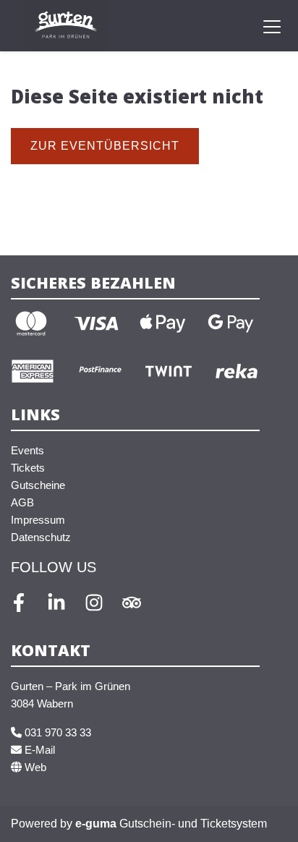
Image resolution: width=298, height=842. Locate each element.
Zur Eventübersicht (104, 146)
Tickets (28, 468)
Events (27, 450)
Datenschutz (41, 537)
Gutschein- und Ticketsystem (171, 823)
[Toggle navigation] (272, 26)
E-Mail (38, 750)
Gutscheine (38, 485)
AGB (22, 502)
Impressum (38, 520)
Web (34, 767)
